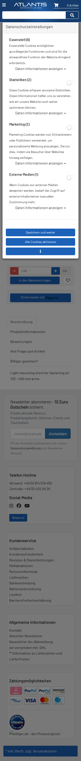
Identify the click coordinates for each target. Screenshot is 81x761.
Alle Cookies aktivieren (40, 242)
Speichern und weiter (40, 232)
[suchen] (72, 15)
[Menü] (4, 5)
